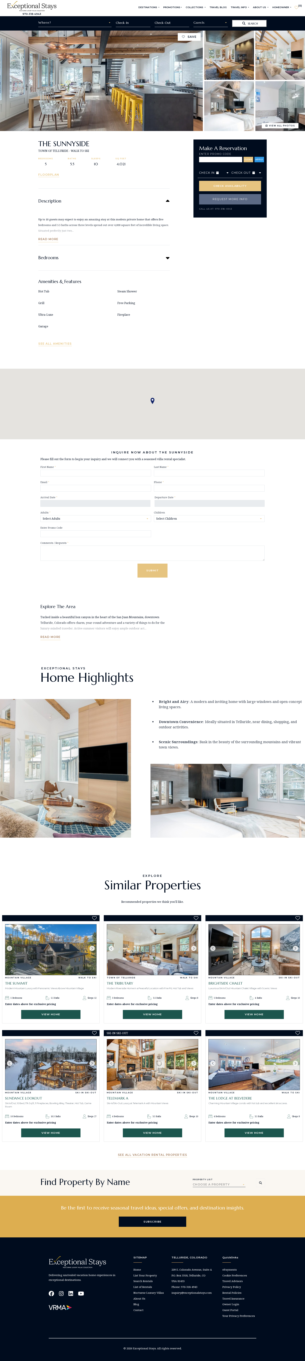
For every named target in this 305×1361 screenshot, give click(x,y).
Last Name (161, 467)
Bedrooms (48, 257)
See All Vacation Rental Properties (152, 1155)
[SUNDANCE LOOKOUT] (51, 1064)
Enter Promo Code (215, 154)
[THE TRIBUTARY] (152, 949)
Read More (48, 239)
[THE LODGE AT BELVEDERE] (254, 1064)
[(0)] (296, 6)
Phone (159, 482)
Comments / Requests (54, 543)
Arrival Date (48, 497)
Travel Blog (218, 7)
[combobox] (75, 22)
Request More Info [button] (230, 199)
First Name (48, 467)
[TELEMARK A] (152, 1064)
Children (159, 512)
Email (44, 482)
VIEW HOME (50, 1014)
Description (49, 201)
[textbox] (75, 22)
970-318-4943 (31, 14)
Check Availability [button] (230, 186)
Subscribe (152, 1221)
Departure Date (165, 497)
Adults (45, 512)
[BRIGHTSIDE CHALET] (254, 949)
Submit (152, 570)
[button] (9, 948)
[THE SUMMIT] (51, 949)
